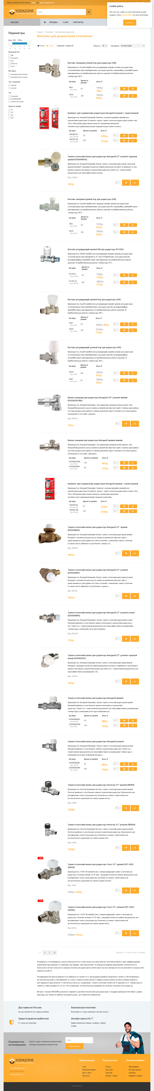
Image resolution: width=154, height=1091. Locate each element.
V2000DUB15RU (74, 719)
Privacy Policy (126, 15)
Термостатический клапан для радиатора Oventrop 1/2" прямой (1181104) (101, 785)
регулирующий (16, 99)
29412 (71, 323)
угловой (13, 88)
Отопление (49, 32)
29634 (71, 231)
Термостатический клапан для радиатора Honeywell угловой (96, 741)
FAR (12, 55)
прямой (13, 85)
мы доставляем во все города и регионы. (33, 1012)
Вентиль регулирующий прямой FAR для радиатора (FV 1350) (95, 249)
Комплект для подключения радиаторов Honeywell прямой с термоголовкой (103, 484)
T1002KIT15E (73, 134)
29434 (71, 329)
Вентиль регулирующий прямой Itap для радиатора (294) (94, 299)
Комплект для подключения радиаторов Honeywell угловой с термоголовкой (103, 113)
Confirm (129, 22)
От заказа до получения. (27, 1023)
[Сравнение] (135, 183)
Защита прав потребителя (33, 1018)
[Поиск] (89, 12)
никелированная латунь (19, 77)
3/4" (12, 118)
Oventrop (14, 64)
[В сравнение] (133, 88)
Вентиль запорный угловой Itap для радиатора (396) (92, 63)
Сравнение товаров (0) (65, 46)
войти (33, 3)
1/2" (12, 112)
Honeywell (14, 58)
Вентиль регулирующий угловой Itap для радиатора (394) (94, 347)
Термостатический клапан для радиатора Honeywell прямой (95, 698)
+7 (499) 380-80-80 (17, 1068)
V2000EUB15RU (74, 763)
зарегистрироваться (46, 3)
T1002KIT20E (73, 139)
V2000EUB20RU (74, 768)
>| (54, 952)
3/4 (12, 115)
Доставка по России (30, 1007)
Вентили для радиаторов (64, 32)
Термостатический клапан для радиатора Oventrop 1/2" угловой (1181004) (101, 824)
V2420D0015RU (74, 466)
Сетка (42, 46)
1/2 (12, 110)
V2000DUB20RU (74, 724)
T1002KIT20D (73, 510)
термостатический (17, 102)
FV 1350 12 (72, 274)
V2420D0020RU (74, 462)
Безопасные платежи (83, 1007)
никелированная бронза (19, 74)
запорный (14, 96)
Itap (12, 61)
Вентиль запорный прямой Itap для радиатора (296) (92, 199)
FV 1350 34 (73, 281)
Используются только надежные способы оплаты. (90, 1012)
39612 (71, 87)
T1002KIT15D (73, 505)
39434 (71, 372)
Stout (13, 66)
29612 (71, 224)
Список (51, 46)
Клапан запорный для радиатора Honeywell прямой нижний (95, 440)
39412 (71, 379)
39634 (71, 95)
